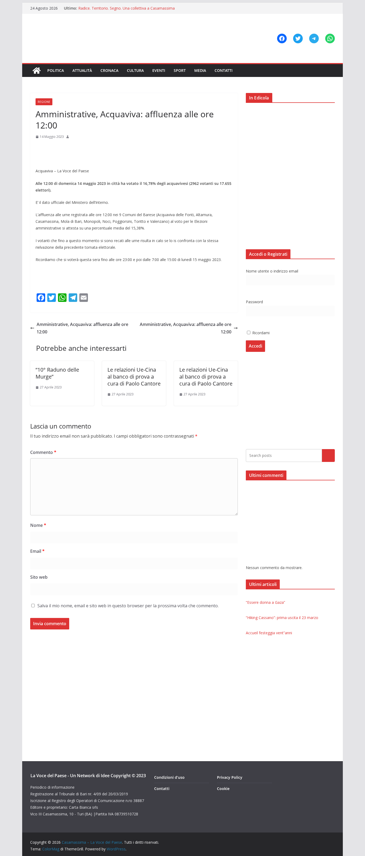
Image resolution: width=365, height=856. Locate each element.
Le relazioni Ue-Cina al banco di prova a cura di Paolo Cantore (134, 376)
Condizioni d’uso (169, 777)
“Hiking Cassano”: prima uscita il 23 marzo (282, 617)
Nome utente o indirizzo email (272, 271)
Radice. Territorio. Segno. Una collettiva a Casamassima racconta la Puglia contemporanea (126, 11)
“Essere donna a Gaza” (265, 602)
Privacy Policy (229, 777)
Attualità (82, 70)
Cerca (328, 455)
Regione (44, 102)
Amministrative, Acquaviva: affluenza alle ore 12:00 (82, 328)
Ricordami (260, 332)
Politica (55, 70)
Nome (38, 525)
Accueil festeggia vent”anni (269, 632)
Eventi (158, 70)
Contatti (223, 70)
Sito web (39, 577)
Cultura (135, 70)
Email (37, 551)
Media (200, 70)
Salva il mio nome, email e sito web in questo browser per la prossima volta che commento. (128, 606)
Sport (180, 70)
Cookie (223, 788)
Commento (43, 452)
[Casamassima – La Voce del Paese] (36, 70)
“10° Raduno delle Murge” (57, 373)
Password (254, 301)
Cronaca (109, 70)
